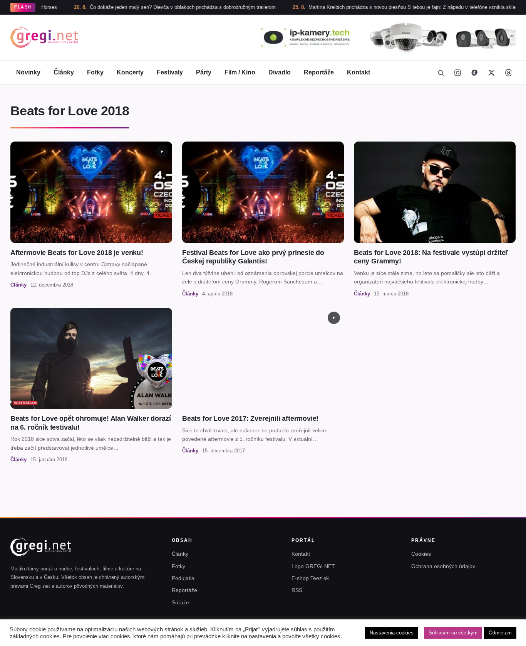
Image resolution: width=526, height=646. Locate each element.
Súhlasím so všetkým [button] (453, 633)
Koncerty (130, 72)
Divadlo (279, 72)
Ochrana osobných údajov (443, 566)
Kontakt (358, 72)
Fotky (95, 72)
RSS (296, 590)
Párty (203, 72)
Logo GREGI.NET (313, 566)
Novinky (28, 72)
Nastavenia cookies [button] (392, 633)
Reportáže (319, 72)
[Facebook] (474, 72)
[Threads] (508, 72)
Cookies (421, 554)
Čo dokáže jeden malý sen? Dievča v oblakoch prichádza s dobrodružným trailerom (160, 7)
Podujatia (183, 578)
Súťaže (180, 602)
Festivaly (170, 72)
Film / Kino (239, 72)
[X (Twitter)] (491, 72)
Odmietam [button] (500, 633)
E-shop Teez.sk (310, 578)
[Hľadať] (440, 72)
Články (64, 72)
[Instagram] (457, 72)
